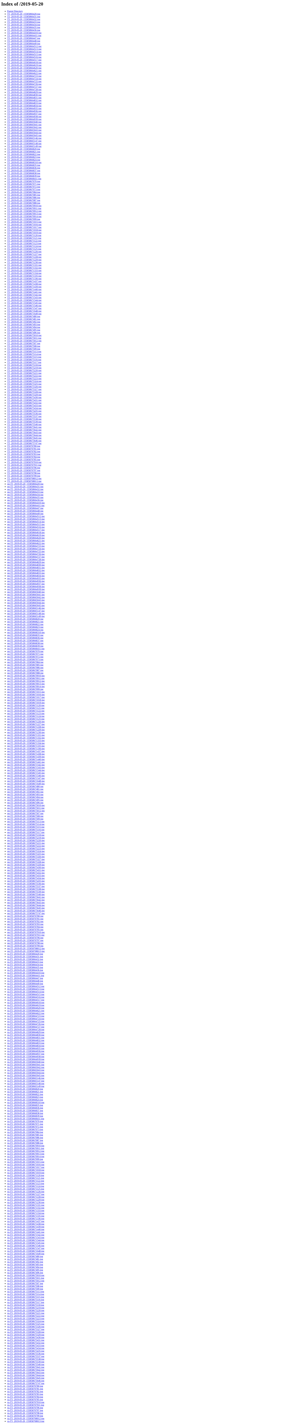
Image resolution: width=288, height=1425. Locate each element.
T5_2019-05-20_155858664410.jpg (24, 33)
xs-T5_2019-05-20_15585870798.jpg (25, 1413)
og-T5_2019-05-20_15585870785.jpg (25, 929)
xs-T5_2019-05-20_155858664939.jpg (25, 1059)
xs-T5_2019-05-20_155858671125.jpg (25, 1189)
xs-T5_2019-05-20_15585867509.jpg (25, 1289)
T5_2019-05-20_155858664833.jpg (24, 103)
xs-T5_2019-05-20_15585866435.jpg (25, 967)
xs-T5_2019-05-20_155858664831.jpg (25, 1037)
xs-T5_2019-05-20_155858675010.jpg (25, 1275)
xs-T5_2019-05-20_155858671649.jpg (25, 1253)
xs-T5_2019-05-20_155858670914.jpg (25, 1156)
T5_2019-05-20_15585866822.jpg (23, 154)
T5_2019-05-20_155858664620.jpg (24, 68)
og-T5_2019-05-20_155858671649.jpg (26, 783)
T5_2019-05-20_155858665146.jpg (24, 138)
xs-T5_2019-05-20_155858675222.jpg (25, 1316)
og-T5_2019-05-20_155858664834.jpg (26, 575)
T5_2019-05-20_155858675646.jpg (24, 440)
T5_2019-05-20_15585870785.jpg (23, 459)
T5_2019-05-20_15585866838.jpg (23, 173)
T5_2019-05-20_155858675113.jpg (24, 351)
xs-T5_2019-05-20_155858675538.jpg (25, 1359)
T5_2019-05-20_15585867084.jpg (23, 192)
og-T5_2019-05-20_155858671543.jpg (26, 767)
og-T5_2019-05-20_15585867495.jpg (25, 800)
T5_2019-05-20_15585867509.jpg (23, 349)
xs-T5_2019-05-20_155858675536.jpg (25, 1353)
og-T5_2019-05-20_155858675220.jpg (26, 840)
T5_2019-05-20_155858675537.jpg (24, 416)
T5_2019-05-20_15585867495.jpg (23, 330)
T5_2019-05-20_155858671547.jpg (24, 308)
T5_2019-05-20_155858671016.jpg (24, 224)
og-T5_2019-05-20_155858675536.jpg (26, 883)
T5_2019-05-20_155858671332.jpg (24, 268)
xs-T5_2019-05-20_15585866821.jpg (25, 1091)
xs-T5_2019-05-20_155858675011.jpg (25, 1278)
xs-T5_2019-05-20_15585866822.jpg (25, 1094)
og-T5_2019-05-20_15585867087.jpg (25, 670)
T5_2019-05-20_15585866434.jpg (23, 24)
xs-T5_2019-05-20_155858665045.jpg (25, 1075)
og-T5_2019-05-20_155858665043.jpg (26, 600)
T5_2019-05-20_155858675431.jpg (24, 400)
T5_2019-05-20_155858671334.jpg (24, 273)
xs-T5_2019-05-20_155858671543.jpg (25, 1237)
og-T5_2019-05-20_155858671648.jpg (26, 781)
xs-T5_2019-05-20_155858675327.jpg (25, 1329)
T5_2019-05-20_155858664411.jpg (24, 35)
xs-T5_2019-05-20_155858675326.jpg (25, 1326)
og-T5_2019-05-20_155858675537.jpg (26, 886)
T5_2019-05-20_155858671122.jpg (24, 241)
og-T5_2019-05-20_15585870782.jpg (25, 921)
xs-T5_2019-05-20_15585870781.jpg (25, 1388)
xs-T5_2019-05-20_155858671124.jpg (25, 1186)
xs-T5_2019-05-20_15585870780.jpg (25, 1386)
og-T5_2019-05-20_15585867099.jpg (25, 689)
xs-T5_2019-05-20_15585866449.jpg (25, 983)
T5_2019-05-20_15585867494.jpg (23, 327)
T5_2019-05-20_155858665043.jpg (24, 130)
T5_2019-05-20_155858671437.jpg (24, 281)
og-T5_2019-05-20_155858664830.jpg (26, 565)
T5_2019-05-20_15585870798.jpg (23, 473)
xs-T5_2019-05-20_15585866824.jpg (25, 1099)
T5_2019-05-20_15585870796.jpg (23, 467)
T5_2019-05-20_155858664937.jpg (24, 114)
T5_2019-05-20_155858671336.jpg (24, 278)
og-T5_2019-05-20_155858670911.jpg (25, 678)
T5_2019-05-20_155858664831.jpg (24, 97)
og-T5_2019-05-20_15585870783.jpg (25, 924)
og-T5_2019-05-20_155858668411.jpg (25, 648)
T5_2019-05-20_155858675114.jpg (24, 354)
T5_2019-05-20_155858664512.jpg (24, 46)
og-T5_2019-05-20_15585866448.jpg (25, 511)
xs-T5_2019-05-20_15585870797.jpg (25, 1410)
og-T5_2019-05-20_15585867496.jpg (25, 802)
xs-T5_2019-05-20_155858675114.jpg (25, 1294)
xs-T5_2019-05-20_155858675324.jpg (25, 1321)
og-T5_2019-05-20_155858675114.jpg (25, 824)
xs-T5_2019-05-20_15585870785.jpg (25, 1399)
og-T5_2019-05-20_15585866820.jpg (25, 619)
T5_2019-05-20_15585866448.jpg (23, 41)
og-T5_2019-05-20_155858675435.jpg (26, 881)
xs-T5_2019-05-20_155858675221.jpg (25, 1313)
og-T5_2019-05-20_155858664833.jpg (26, 573)
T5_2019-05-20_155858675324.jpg (24, 381)
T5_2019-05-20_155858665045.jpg (24, 135)
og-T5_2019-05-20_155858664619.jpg (26, 535)
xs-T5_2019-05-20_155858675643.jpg (25, 1372)
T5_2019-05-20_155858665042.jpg (24, 127)
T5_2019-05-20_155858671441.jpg (24, 292)
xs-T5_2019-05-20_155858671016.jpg (25, 1164)
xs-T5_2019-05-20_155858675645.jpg (25, 1378)
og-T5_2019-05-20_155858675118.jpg (25, 835)
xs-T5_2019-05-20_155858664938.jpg (25, 1056)
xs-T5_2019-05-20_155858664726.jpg (25, 1024)
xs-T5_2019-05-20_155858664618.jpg (25, 1002)
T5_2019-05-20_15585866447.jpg (23, 38)
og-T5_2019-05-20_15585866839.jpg (25, 646)
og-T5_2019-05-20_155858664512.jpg (26, 516)
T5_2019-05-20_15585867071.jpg (23, 184)
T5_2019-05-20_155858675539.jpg (24, 421)
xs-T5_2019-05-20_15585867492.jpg (25, 1262)
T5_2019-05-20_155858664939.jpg (24, 119)
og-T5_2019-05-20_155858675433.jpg (26, 875)
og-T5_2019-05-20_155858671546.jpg (26, 775)
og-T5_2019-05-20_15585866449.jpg (25, 513)
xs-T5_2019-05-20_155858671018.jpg (25, 1170)
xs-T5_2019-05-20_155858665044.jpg (25, 1072)
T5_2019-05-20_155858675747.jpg (24, 443)
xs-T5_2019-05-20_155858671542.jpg (25, 1235)
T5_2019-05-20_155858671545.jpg (24, 303)
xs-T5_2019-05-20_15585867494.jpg (25, 1267)
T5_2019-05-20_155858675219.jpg (24, 367)
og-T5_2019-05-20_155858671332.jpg (26, 738)
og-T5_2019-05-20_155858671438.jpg (26, 754)
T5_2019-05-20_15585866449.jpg (23, 43)
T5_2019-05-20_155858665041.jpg (24, 124)
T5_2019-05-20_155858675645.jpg (24, 438)
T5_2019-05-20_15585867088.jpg (23, 203)
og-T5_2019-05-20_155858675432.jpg (26, 873)
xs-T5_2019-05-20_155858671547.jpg (25, 1248)
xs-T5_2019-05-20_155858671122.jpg (25, 1180)
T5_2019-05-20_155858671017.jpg (24, 227)
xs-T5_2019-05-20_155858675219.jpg (25, 1307)
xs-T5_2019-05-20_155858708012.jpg (25, 1418)
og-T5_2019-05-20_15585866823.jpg (25, 627)
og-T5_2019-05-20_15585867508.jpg (25, 816)
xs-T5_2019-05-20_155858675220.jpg (25, 1310)
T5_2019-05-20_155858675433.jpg (24, 405)
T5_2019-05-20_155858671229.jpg (24, 259)
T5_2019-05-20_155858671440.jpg (24, 289)
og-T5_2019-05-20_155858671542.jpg (26, 765)
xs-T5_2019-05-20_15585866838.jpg (25, 1113)
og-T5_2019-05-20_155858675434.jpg (26, 878)
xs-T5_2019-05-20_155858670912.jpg (25, 1151)
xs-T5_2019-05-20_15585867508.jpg (25, 1286)
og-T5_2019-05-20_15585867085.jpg (25, 665)
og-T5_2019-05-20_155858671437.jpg (26, 751)
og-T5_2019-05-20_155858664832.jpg (26, 570)
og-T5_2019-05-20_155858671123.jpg (25, 713)
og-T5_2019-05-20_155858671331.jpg (26, 735)
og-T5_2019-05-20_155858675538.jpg (26, 889)
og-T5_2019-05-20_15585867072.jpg (25, 656)
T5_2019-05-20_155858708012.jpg (24, 478)
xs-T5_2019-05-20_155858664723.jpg (25, 1016)
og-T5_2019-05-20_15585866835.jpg (25, 635)
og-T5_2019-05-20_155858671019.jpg (26, 702)
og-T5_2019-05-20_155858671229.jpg (26, 729)
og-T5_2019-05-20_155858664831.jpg (26, 567)
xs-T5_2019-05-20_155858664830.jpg (25, 1035)
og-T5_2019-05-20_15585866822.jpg (25, 624)
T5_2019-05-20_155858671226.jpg (24, 251)
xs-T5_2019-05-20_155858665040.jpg (25, 1062)
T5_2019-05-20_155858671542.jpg (24, 295)
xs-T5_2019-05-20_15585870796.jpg (25, 1407)
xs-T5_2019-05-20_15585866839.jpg (25, 1116)
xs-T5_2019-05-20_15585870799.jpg (25, 1415)
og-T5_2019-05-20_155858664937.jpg (26, 584)
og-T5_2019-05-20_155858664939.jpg (26, 589)
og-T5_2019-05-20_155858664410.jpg (26, 503)
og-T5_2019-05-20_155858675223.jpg (26, 848)
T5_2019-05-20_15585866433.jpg (23, 22)
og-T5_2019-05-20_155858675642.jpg (26, 900)
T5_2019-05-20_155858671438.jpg (24, 284)
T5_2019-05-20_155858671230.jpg (24, 262)
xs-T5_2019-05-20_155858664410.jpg (25, 973)
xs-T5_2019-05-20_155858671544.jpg (25, 1240)
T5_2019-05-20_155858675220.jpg (24, 370)
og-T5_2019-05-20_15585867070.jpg (25, 651)
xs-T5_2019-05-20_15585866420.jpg (25, 954)
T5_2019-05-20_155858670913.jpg (24, 213)
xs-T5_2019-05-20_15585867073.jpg (25, 1129)
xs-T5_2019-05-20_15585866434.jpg (25, 964)
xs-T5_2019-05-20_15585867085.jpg (25, 1135)
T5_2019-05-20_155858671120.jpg (24, 235)
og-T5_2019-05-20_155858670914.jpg (26, 686)
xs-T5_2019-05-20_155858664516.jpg (25, 997)
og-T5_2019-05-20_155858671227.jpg (26, 724)
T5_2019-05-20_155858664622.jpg (24, 73)
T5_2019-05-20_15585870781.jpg (23, 448)
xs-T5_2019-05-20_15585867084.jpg (25, 1132)
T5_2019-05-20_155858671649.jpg (24, 313)
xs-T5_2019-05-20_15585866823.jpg (25, 1097)
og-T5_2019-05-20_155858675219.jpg (26, 837)
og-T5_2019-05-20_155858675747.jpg (26, 913)
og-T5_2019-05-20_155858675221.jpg (26, 843)
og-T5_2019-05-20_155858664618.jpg (26, 532)
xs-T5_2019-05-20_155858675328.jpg (25, 1332)
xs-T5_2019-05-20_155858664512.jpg (25, 986)
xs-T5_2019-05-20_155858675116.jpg (25, 1299)
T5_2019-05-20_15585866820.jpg (23, 149)
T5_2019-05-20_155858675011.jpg (24, 338)
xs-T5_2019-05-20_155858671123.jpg (25, 1183)
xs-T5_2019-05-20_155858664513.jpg (25, 989)
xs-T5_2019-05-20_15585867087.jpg (25, 1140)
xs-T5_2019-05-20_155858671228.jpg (25, 1197)
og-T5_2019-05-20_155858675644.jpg (26, 905)
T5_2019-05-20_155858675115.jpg (24, 357)
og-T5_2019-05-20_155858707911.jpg (25, 935)
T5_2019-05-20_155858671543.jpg (24, 297)
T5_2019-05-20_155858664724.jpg (24, 78)
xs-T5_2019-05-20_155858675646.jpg (25, 1380)
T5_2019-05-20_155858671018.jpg (24, 230)
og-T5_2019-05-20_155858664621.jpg (26, 540)
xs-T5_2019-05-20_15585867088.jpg (25, 1143)
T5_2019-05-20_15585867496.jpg (23, 332)
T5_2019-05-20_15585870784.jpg (23, 457)
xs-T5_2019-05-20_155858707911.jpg (25, 1405)
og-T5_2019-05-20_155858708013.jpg (26, 951)
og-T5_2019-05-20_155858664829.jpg (26, 562)
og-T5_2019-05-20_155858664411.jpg (25, 505)
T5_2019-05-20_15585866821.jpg (23, 151)
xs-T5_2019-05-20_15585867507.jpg (25, 1283)
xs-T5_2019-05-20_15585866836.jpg (25, 1108)
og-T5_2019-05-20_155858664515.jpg (26, 524)
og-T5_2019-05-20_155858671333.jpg (26, 740)
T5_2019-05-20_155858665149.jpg (24, 146)
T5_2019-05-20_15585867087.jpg (23, 200)
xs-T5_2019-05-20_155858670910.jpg (25, 1145)
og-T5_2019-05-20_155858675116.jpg (25, 829)
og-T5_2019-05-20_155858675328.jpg (26, 862)
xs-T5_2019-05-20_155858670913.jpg (25, 1153)
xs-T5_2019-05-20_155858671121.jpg (25, 1178)
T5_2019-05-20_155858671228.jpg (24, 257)
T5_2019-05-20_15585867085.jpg (23, 195)
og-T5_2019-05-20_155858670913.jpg (26, 683)
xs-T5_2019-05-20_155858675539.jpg (25, 1361)
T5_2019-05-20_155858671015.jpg (24, 222)
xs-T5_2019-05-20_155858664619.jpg (25, 1005)
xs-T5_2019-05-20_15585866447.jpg (25, 978)
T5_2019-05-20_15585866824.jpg (23, 159)
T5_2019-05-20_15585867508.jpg (23, 346)
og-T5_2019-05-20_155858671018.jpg (26, 700)
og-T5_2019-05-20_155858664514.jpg (26, 521)
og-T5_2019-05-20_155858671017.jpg (26, 697)
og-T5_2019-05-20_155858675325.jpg (26, 854)
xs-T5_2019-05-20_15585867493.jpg (25, 1264)
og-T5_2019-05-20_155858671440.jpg (26, 759)
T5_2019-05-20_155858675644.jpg (24, 435)
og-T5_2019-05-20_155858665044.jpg (26, 602)
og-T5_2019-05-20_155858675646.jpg (26, 910)
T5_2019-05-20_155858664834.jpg (24, 105)
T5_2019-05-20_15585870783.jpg (23, 454)
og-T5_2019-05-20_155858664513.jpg (26, 519)
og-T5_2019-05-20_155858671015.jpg (26, 692)
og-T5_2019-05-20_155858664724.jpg (26, 548)
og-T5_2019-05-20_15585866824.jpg (25, 629)
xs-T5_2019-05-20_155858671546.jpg (25, 1245)
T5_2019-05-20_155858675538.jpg (24, 419)
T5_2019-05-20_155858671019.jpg (24, 232)
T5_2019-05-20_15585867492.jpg (23, 322)
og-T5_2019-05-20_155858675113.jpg (25, 821)
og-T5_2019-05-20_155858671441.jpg (26, 762)
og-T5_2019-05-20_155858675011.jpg (25, 808)
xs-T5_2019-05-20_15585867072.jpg (25, 1126)
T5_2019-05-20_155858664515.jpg (24, 54)
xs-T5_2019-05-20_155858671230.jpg (25, 1202)
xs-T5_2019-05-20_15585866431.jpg (25, 956)
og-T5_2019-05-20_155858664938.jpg (26, 586)
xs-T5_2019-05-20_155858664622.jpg (25, 1013)
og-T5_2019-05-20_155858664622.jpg (26, 543)
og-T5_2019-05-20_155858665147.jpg (26, 611)
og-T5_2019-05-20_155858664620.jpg (26, 538)
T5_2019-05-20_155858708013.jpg (24, 481)
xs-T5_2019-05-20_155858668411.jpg (25, 1118)
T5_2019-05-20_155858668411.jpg (24, 178)
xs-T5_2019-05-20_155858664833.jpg (25, 1043)
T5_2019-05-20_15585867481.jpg (23, 319)
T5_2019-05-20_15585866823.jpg (23, 157)
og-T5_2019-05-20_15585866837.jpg (25, 640)
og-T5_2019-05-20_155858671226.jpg (26, 721)
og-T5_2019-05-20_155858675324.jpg (26, 851)
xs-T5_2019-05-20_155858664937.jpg (25, 1054)
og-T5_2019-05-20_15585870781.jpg (25, 918)
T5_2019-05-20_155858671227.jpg (24, 254)
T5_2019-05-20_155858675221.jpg (24, 373)
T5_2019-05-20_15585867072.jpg (23, 186)
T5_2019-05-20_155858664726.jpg (24, 84)
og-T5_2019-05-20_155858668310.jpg (26, 632)
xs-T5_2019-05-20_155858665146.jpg (25, 1078)
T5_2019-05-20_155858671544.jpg (24, 300)
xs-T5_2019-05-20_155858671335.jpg (25, 1216)
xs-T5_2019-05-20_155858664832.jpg (25, 1040)
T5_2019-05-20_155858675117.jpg (24, 362)
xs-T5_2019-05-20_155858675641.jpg (25, 1367)
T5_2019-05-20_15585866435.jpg (23, 27)
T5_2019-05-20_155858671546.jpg (24, 305)
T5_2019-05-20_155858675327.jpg (24, 389)
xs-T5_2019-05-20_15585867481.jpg (25, 1259)
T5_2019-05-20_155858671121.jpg (24, 238)
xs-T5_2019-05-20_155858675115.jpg (25, 1297)
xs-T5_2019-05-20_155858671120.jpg (25, 1175)
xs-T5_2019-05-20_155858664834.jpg (25, 1045)
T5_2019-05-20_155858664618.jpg (24, 62)
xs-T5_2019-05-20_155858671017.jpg (25, 1167)
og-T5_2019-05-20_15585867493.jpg (25, 794)
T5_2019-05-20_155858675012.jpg (24, 340)
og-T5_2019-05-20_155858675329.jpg (26, 864)
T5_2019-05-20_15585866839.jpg (23, 176)
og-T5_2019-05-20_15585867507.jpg (25, 813)
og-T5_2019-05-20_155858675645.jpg (26, 908)
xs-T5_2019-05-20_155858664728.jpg (25, 1029)
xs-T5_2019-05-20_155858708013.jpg (25, 1421)
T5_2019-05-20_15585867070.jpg (23, 181)
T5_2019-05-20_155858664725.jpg (24, 81)
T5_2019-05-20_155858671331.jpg (24, 265)
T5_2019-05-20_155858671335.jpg (24, 276)
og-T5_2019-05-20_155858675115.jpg (25, 827)
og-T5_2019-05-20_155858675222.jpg (26, 846)
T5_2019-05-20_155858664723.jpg (24, 76)
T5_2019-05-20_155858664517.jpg (24, 60)
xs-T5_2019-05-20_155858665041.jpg (25, 1064)
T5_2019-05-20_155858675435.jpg (24, 411)
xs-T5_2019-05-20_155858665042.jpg (25, 1067)
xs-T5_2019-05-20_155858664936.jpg (25, 1051)
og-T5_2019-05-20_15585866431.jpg (25, 486)
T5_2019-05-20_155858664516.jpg (24, 57)
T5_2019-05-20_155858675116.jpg (24, 359)
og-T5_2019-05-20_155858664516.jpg (26, 527)
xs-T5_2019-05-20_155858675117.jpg (25, 1302)
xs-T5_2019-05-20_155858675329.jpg (25, 1334)
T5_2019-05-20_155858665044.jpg (24, 132)
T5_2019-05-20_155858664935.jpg (24, 108)
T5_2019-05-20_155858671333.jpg (24, 270)
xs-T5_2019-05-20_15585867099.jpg (25, 1159)
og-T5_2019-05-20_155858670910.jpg (26, 675)
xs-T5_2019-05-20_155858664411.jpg (25, 975)
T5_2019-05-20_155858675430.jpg (24, 397)
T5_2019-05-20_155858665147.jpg (24, 141)
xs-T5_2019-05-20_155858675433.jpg (25, 1345)
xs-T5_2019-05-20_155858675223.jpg (25, 1318)
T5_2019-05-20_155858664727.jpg (24, 87)
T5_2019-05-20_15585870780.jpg (23, 446)
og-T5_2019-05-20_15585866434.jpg (25, 494)
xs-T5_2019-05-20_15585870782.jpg (25, 1391)
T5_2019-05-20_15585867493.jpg (23, 324)
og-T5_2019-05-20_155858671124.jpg (25, 716)
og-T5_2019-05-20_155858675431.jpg (26, 870)
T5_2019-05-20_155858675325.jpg (24, 384)
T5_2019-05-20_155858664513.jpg (24, 49)
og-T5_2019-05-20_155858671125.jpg (25, 719)
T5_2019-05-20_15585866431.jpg (23, 16)
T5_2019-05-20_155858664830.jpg (24, 95)
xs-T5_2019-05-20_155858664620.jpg (25, 1008)
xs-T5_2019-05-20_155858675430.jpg (25, 1337)
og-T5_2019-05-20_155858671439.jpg (26, 756)
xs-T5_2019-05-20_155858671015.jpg (25, 1162)
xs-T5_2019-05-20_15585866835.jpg (25, 1105)
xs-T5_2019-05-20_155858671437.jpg (25, 1221)
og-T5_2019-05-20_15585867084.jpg (25, 662)
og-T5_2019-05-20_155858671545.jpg (26, 773)
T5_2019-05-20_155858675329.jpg (24, 394)
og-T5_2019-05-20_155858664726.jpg (26, 554)
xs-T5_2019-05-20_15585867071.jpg (25, 1124)
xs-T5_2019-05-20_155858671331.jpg (25, 1205)
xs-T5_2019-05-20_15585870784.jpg (25, 1397)
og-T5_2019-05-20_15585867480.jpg (25, 786)
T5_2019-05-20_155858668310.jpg (24, 162)
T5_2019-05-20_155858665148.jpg (24, 143)
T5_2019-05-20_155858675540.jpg (24, 424)
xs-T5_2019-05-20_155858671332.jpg (25, 1208)
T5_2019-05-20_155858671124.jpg (24, 246)
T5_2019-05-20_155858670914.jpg (24, 216)
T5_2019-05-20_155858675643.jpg (24, 432)
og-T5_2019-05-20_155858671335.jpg (26, 746)
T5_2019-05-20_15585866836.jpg (23, 168)
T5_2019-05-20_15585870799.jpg (23, 475)
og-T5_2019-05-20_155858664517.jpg (26, 530)
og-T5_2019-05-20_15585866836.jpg (25, 638)
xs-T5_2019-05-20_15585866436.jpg (25, 970)
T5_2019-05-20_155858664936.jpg (24, 111)
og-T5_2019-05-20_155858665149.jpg (26, 616)
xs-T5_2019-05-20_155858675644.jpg (25, 1375)
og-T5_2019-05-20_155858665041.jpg (26, 594)
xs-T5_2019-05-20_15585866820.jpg (25, 1089)
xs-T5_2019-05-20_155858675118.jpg (25, 1305)
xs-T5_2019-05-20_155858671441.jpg (25, 1232)
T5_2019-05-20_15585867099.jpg (23, 219)
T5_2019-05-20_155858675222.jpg (24, 376)
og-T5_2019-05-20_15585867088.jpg (25, 673)
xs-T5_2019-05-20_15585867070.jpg (25, 1121)
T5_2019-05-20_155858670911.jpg (24, 208)
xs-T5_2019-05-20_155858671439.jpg (25, 1226)
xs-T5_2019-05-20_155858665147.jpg (25, 1081)
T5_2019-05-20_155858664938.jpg (24, 116)
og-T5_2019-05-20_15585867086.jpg (25, 667)
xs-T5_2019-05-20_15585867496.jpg (25, 1272)
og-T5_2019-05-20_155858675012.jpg (26, 810)
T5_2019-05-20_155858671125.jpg (24, 249)
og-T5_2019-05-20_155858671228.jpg (26, 727)
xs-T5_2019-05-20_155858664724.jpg (25, 1018)
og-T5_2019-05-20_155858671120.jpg (25, 705)
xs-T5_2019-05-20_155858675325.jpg (25, 1324)
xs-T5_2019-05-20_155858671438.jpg (25, 1224)
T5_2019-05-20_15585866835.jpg (23, 165)
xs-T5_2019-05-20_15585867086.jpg (25, 1137)
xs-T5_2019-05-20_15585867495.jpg (25, 1270)
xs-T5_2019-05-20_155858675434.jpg (25, 1348)
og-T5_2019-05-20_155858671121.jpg (25, 708)
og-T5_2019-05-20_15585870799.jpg (25, 945)
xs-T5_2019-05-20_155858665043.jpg (25, 1070)
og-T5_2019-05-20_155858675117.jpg (25, 832)
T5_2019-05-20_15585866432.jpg (23, 19)
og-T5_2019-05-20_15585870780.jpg (25, 916)
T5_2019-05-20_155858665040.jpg (24, 122)
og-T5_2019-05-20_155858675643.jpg (26, 902)
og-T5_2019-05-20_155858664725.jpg (26, 551)
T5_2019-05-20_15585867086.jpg (23, 197)
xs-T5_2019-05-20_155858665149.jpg (25, 1086)
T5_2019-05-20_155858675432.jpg (24, 403)
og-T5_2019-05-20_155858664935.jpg (26, 578)
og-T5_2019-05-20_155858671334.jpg (26, 743)
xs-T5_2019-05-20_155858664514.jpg (25, 991)
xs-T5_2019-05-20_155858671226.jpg (25, 1191)
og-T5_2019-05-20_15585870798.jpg (25, 943)
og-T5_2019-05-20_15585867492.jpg (25, 792)
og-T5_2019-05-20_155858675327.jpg (26, 859)
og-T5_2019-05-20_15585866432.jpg (25, 489)
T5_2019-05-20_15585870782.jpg (23, 451)
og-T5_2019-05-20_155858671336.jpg (26, 748)
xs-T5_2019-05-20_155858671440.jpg (25, 1229)
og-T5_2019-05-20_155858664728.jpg (26, 559)
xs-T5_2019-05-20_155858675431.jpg (25, 1340)
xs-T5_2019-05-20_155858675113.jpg (25, 1291)
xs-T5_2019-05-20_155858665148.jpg (25, 1083)
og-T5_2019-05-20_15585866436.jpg (25, 500)
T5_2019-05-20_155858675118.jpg (24, 365)
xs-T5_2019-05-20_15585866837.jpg (25, 1110)
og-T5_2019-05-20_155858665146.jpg (26, 608)
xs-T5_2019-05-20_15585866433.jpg (25, 962)
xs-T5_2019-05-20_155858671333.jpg (25, 1210)
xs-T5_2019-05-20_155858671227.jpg (25, 1194)
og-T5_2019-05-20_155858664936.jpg (26, 581)
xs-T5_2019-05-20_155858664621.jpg (25, 1010)
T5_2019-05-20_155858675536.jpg (24, 413)
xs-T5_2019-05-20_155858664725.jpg (25, 1021)
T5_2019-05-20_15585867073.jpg (23, 189)
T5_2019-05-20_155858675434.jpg (24, 408)
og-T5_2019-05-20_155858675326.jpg (26, 856)
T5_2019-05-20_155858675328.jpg (24, 392)
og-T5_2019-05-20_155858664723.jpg (26, 546)
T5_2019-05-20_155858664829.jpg (24, 92)
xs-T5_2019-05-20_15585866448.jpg (25, 981)
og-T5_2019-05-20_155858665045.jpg (26, 605)
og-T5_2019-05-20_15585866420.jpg (25, 484)
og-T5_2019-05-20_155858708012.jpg (26, 948)
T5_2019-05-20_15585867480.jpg (23, 316)
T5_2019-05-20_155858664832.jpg (24, 100)
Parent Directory (15, 11)
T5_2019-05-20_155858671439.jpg (24, 286)
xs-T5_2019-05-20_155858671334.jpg (25, 1213)
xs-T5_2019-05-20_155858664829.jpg (25, 1032)
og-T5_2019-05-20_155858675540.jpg (26, 894)
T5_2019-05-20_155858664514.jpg (24, 51)
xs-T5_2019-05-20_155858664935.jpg (25, 1048)
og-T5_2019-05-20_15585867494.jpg (25, 797)
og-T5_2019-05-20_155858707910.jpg (26, 932)
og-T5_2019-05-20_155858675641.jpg (26, 897)
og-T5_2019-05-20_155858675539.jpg (26, 891)
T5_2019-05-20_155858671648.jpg (24, 311)
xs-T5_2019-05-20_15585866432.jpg (25, 959)
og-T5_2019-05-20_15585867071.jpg (25, 654)
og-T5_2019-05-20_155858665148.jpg (26, 613)
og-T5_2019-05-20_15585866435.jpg (25, 497)
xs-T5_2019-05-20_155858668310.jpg (25, 1102)
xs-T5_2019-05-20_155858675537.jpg (25, 1356)
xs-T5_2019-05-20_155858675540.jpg (25, 1364)
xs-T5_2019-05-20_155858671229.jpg (25, 1199)
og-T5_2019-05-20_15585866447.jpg (25, 508)
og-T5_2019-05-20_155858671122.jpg (25, 710)
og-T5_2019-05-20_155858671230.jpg (26, 732)
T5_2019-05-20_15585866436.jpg (23, 30)
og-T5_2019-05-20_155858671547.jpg (26, 778)
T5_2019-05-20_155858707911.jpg (24, 465)
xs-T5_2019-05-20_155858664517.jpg (25, 1000)
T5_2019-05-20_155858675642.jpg (24, 430)
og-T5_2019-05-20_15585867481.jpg (25, 789)
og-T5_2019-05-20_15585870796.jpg (25, 937)
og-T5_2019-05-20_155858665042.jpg (26, 597)
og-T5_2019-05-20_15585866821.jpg (25, 621)
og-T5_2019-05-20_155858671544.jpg (26, 770)
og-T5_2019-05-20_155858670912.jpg (26, 681)
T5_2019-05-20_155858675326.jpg (24, 386)
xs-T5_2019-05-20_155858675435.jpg (25, 1351)
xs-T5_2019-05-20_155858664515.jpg (25, 994)
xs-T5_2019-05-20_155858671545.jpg (25, 1243)
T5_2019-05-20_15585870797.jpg (23, 470)
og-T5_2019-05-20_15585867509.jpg (25, 819)
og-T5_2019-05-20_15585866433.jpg (25, 492)
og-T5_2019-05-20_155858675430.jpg (26, 867)
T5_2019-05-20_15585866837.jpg (23, 170)
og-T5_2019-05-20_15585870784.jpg (25, 927)
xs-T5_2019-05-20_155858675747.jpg (25, 1383)
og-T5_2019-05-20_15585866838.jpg (25, 643)
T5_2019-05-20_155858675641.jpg (24, 427)
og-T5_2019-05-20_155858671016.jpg (26, 694)
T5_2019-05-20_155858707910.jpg (24, 462)
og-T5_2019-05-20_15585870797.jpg (25, 940)
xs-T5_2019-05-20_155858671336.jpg (25, 1218)
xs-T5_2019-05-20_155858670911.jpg (25, 1148)
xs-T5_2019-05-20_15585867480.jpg (25, 1256)
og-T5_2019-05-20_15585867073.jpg (25, 659)
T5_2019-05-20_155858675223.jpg (24, 378)
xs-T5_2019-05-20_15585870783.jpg (25, 1394)
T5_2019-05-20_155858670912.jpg (24, 211)
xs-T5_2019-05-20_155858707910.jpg (25, 1402)
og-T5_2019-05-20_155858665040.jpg (26, 592)
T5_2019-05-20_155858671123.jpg (24, 243)
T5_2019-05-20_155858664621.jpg (24, 70)
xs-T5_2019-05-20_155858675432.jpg (25, 1343)
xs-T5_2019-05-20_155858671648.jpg (25, 1251)
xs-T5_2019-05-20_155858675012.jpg (25, 1280)
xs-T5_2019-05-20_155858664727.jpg (25, 1027)
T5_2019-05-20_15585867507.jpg (23, 343)
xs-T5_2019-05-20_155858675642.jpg (25, 1370)
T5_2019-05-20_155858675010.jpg (24, 335)
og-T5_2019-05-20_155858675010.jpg (26, 805)
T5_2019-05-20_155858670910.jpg (24, 205)
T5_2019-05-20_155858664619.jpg (24, 65)
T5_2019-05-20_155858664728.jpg (24, 89)
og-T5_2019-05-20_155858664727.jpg (26, 557)
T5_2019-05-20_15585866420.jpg (23, 14)
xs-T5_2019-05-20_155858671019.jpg (25, 1172)
